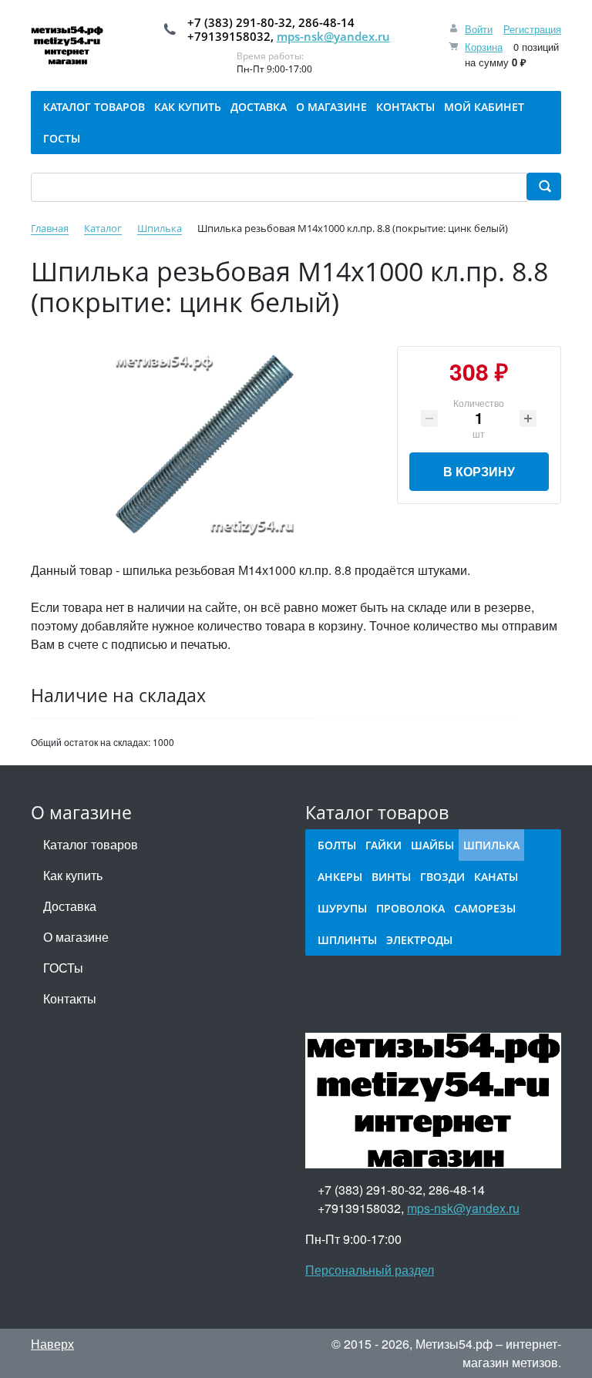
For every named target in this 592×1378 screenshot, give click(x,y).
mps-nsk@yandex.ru (333, 36)
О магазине (76, 937)
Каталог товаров (90, 844)
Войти (479, 29)
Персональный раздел (369, 1270)
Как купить (73, 875)
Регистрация (532, 29)
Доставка (69, 906)
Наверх (52, 1344)
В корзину (479, 471)
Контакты (69, 998)
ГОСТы (63, 967)
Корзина (484, 46)
